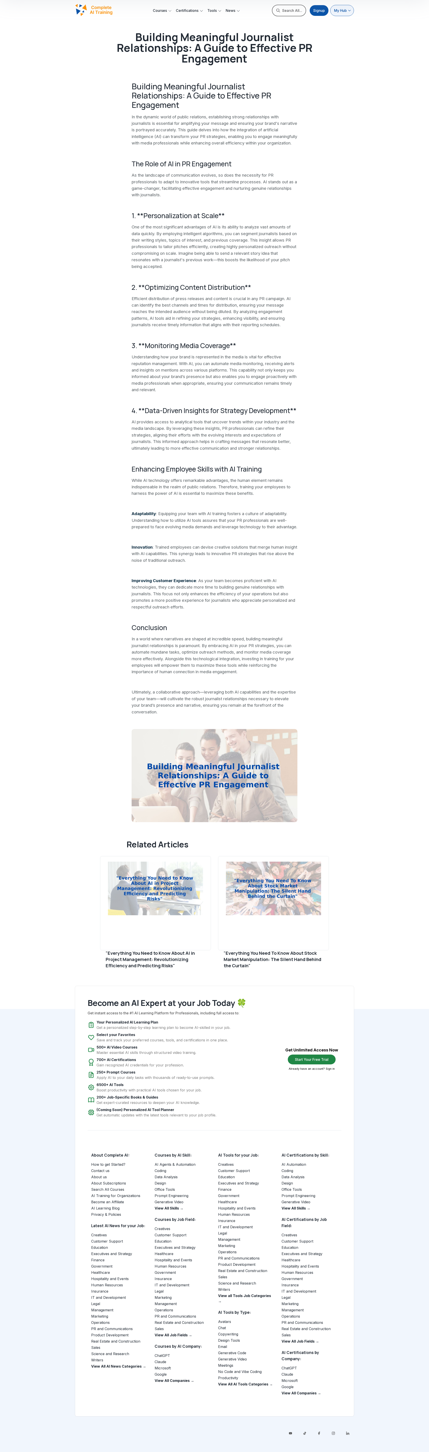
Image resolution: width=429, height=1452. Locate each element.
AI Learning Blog (105, 1208)
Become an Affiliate (107, 1202)
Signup (319, 10)
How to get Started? (108, 1164)
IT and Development (108, 1297)
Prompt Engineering (171, 1195)
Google (161, 1374)
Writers (97, 1360)
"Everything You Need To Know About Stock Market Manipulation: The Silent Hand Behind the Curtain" (272, 959)
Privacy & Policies (106, 1214)
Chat (222, 1328)
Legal (95, 1304)
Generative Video (169, 1202)
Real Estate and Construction (115, 1341)
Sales (95, 1347)
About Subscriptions (108, 1183)
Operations (100, 1322)
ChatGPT (162, 1355)
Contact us (100, 1170)
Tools (212, 10)
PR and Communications (112, 1329)
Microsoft (163, 1368)
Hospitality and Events (110, 1279)
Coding (160, 1170)
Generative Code (232, 1353)
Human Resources (107, 1285)
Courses (160, 10)
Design (160, 1183)
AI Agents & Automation (175, 1164)
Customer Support (107, 1241)
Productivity (228, 1378)
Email (222, 1346)
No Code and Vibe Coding (240, 1371)
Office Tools (165, 1189)
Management (102, 1310)
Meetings (225, 1365)
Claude (160, 1362)
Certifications (187, 10)
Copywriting (228, 1334)
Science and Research (110, 1354)
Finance (98, 1260)
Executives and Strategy (111, 1253)
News (230, 10)
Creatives (99, 1235)
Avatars (224, 1321)
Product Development (109, 1335)
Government (101, 1266)
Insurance (99, 1291)
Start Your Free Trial (311, 1059)
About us (99, 1177)
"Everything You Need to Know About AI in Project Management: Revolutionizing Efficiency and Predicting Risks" (150, 959)
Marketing (99, 1316)
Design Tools (229, 1340)
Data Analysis (166, 1177)
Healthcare (100, 1272)
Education (99, 1247)
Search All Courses (107, 1189)
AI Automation (294, 1164)
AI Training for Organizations (115, 1195)
